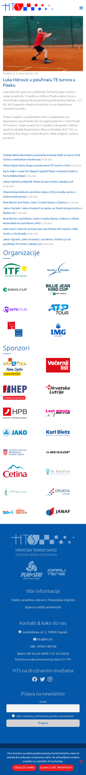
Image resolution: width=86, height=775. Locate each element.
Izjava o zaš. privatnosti (56, 767)
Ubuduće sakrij (24, 767)
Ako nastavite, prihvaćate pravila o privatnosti (45, 716)
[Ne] (81, 762)
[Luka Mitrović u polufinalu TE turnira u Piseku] (43, 43)
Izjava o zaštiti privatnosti (43, 607)
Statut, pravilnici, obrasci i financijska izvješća (43, 600)
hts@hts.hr (45, 639)
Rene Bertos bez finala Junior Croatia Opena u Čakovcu (35, 202)
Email (43, 701)
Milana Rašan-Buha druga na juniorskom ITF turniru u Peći (36, 165)
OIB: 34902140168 (43, 646)
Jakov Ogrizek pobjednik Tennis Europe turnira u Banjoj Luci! (38, 181)
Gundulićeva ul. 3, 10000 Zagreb (44, 632)
